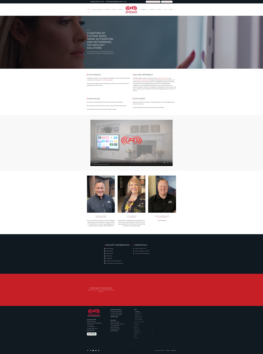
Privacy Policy (173, 350)
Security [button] (159, 9)
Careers (137, 314)
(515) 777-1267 (114, 331)
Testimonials (138, 318)
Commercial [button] (152, 9)
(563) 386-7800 (114, 316)
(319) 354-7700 (90, 330)
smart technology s (104, 80)
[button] (131, 344)
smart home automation (163, 78)
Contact (171, 9)
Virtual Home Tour (97, 9)
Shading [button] (120, 9)
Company (137, 311)
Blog (165, 9)
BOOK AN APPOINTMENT (153, 1)
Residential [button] (143, 9)
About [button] (88, 9)
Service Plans (139, 316)
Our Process (138, 313)
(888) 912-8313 (123, 1)
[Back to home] (131, 9)
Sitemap (167, 350)
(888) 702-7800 (100, 1)
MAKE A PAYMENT (166, 1)
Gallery (114, 9)
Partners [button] (107, 9)
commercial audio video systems (140, 80)
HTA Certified (138, 319)
